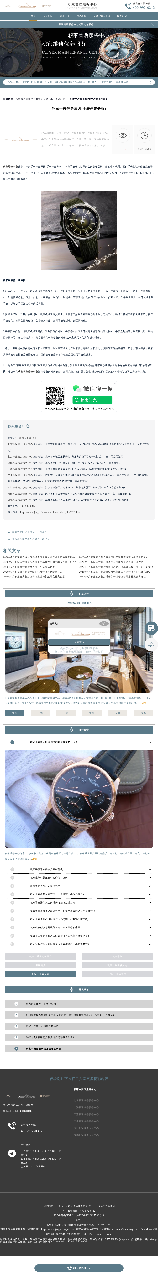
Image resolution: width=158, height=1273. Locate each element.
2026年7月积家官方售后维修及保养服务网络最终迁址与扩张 (112, 562)
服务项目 (48, 16)
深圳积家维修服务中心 (86, 1128)
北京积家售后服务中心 (20, 444)
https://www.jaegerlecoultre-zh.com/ (135, 1229)
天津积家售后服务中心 (20, 493)
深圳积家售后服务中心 (20, 487)
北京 (14, 713)
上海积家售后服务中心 (20, 462)
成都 (65, 99)
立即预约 (79, 642)
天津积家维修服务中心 (86, 1114)
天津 (117, 713)
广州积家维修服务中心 (86, 1121)
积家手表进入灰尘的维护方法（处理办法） (54, 902)
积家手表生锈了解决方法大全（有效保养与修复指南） (60, 935)
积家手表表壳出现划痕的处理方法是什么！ (54, 742)
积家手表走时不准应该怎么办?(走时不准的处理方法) (59, 919)
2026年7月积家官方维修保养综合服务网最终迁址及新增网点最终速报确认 (44, 557)
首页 (33, 15)
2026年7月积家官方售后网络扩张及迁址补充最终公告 (32, 571)
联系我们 (122, 16)
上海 (40, 713)
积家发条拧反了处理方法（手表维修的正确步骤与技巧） (61, 944)
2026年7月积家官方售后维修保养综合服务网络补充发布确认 (112, 576)
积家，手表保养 (40, 974)
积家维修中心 (10, 166)
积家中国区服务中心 (85, 1089)
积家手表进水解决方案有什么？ (47, 869)
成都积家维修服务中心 (86, 1135)
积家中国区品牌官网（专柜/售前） (95, 1229)
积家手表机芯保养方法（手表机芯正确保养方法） (57, 894)
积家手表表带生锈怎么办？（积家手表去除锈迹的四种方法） (64, 911)
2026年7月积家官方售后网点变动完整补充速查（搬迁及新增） (113, 557)
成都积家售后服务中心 (20, 500)
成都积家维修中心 (28, 371)
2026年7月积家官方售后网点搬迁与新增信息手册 (30, 567)
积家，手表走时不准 (40, 956)
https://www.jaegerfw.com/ (97, 1234)
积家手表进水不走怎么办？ (45, 886)
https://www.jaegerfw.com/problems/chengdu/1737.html (50, 512)
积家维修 (117, 956)
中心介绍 (82, 16)
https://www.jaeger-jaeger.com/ (58, 1229)
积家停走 (32, 438)
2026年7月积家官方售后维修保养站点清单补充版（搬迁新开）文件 (116, 567)
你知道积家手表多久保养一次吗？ (31, 539)
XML (79, 1220)
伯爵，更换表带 (117, 974)
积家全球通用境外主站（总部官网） (20, 1229)
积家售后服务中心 (82, 4)
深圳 (91, 713)
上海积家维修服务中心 (86, 1107)
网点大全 (65, 16)
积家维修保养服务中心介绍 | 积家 (48, 877)
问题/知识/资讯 (102, 16)
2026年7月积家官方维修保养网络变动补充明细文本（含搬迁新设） (40, 562)
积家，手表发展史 (117, 965)
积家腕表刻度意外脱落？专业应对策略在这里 (55, 927)
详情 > (145, 703)
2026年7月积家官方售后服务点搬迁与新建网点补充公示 (34, 576)
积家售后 (41, 965)
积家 (21, 438)
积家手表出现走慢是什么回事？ (29, 532)
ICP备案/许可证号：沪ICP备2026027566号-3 (79, 1215)
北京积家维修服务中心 (86, 1100)
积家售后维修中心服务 (28, 99)
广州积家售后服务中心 (20, 475)
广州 (66, 713)
